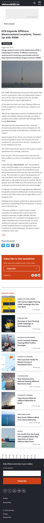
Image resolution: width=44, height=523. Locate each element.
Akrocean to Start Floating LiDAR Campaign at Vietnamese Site (28, 323)
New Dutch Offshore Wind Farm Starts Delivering (28, 418)
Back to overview (9, 24)
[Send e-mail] (19, 491)
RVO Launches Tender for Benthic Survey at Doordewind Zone (27, 362)
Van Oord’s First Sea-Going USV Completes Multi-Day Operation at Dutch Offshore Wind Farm (28, 438)
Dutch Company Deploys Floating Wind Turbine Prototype (27, 342)
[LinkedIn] (39, 275)
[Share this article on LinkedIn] (3, 245)
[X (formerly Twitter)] (35, 275)
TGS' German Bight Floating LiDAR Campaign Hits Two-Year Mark (28, 304)
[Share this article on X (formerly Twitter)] (8, 245)
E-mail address (8, 468)
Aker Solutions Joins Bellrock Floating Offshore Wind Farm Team (28, 381)
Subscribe (11, 268)
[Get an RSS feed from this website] (24, 491)
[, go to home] (11, 3)
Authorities (7, 43)
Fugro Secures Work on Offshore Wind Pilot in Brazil (26, 400)
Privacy (5, 498)
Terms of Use (7, 502)
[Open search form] (34, 3)
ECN (3, 235)
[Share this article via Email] (17, 245)
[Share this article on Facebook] (12, 245)
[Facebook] (32, 275)
